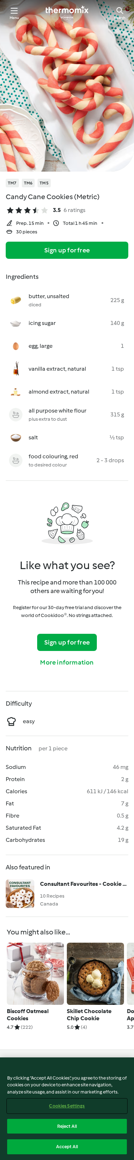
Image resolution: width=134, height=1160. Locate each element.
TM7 (12, 183)
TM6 (28, 183)
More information (67, 662)
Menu (14, 17)
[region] (67, 1108)
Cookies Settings (67, 1106)
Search (119, 17)
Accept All (67, 1146)
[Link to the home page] (67, 13)
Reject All (67, 1126)
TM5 (44, 183)
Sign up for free (67, 250)
